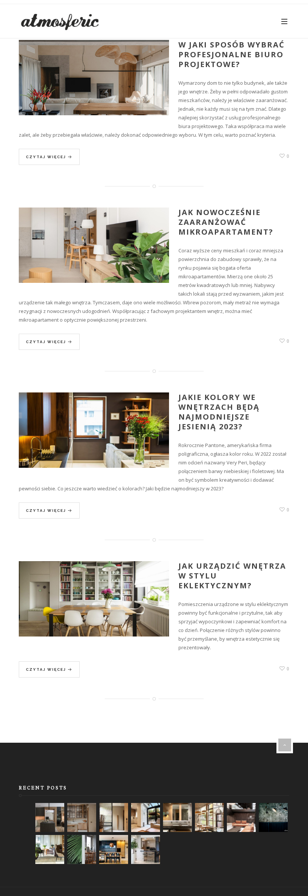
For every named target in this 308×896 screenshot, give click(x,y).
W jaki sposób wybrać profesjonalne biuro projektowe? (231, 54)
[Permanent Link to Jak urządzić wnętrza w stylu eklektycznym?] (94, 607)
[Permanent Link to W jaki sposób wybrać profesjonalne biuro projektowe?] (94, 86)
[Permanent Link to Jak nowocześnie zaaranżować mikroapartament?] (94, 253)
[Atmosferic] (60, 21)
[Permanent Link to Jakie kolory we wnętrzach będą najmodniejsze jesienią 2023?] (94, 438)
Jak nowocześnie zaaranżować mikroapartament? (225, 222)
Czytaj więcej (47, 157)
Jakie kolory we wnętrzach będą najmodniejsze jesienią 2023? (219, 412)
